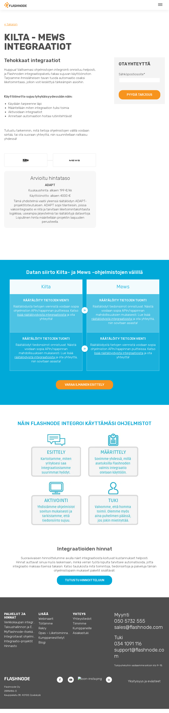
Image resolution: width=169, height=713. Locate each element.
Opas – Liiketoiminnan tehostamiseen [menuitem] (54, 633)
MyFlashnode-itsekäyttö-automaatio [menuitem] (19, 632)
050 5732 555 (129, 621)
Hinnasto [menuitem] (10, 646)
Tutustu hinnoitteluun (84, 580)
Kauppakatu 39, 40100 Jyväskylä (22, 695)
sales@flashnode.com (138, 627)
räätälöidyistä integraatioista (112, 319)
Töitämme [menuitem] (46, 623)
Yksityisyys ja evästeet (144, 681)
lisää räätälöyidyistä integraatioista (41, 315)
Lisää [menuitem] (43, 614)
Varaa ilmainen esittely (84, 385)
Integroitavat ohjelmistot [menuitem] (19, 636)
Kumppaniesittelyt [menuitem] (52, 638)
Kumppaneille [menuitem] (82, 628)
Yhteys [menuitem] (79, 614)
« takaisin (11, 24)
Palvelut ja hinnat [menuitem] (15, 615)
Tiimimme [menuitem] (79, 623)
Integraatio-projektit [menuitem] (18, 641)
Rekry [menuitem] (42, 628)
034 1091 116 (128, 644)
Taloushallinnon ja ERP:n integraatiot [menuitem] (19, 627)
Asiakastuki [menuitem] (81, 633)
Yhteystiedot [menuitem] (82, 619)
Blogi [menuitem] (42, 642)
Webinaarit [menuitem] (46, 619)
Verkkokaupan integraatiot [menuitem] (19, 622)
